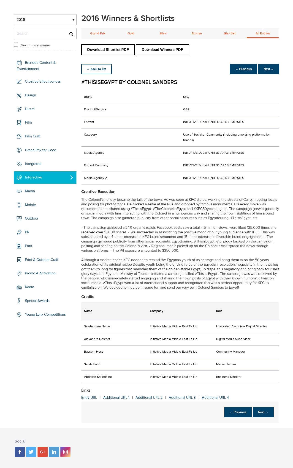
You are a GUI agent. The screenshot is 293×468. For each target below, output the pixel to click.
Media (30, 191)
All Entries (263, 33)
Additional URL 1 (116, 397)
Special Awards (37, 300)
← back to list (96, 69)
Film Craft (33, 136)
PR (27, 232)
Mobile (30, 205)
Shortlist (230, 33)
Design (30, 95)
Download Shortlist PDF (108, 50)
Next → (269, 69)
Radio (29, 287)
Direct (30, 108)
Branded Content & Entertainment (36, 65)
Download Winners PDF (162, 50)
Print (28, 246)
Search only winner (35, 45)
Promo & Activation (40, 273)
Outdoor (31, 218)
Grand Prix (98, 33)
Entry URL (89, 397)
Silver (164, 33)
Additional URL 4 (215, 397)
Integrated (33, 163)
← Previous (243, 69)
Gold (131, 33)
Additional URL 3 (182, 397)
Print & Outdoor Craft (41, 259)
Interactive (33, 177)
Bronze (197, 33)
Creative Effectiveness (43, 81)
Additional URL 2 (149, 397)
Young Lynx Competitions (45, 314)
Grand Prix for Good (40, 150)
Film (28, 122)
